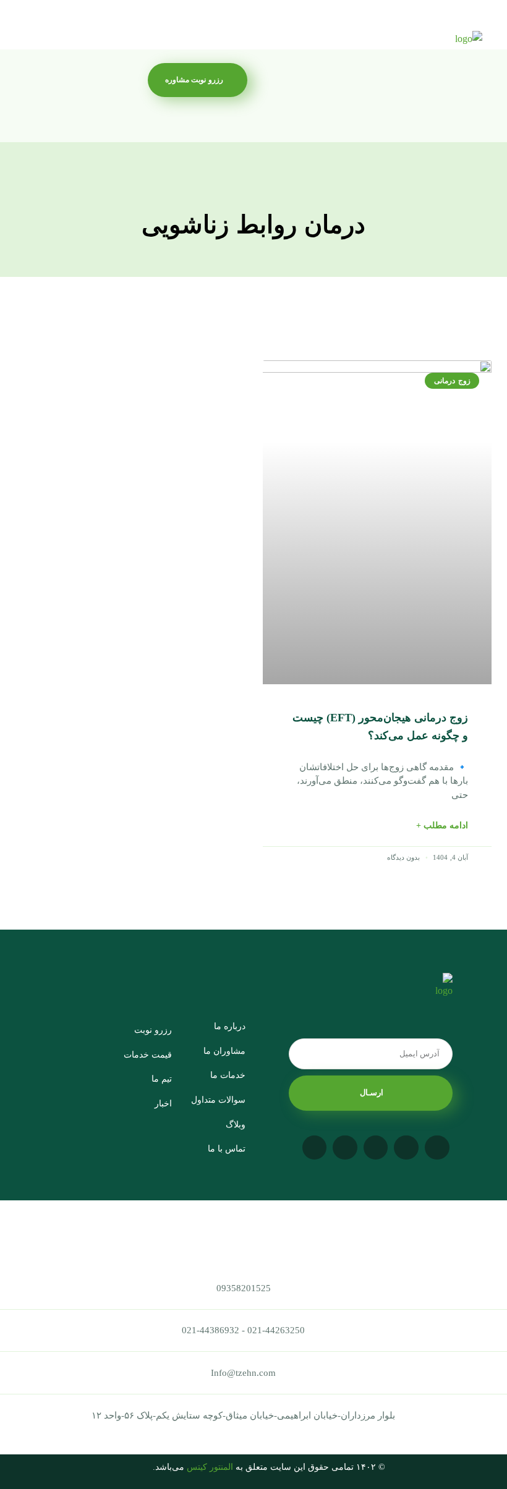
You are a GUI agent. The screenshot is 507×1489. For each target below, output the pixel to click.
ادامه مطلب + (442, 825)
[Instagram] (437, 1147)
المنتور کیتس (210, 1467)
